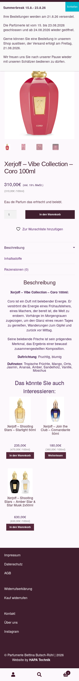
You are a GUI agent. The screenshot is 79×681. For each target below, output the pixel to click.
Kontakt (9, 613)
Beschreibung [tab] (14, 247)
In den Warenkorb (50, 214)
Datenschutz (13, 564)
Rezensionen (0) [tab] (16, 269)
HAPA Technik (39, 660)
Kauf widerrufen (15, 597)
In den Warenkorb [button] (20, 455)
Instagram (11, 631)
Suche (39, 674)
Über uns (11, 622)
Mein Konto (13, 674)
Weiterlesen (55, 455)
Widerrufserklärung (18, 588)
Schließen (72, 6)
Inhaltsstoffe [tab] (13, 258)
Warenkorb (61, 671)
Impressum (12, 555)
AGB (7, 573)
